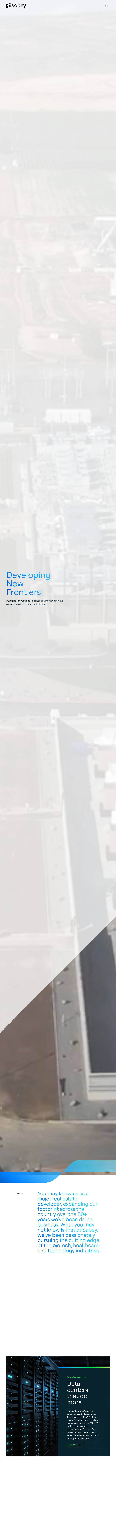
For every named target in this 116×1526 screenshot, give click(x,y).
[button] (58, 1499)
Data (74, 1445)
